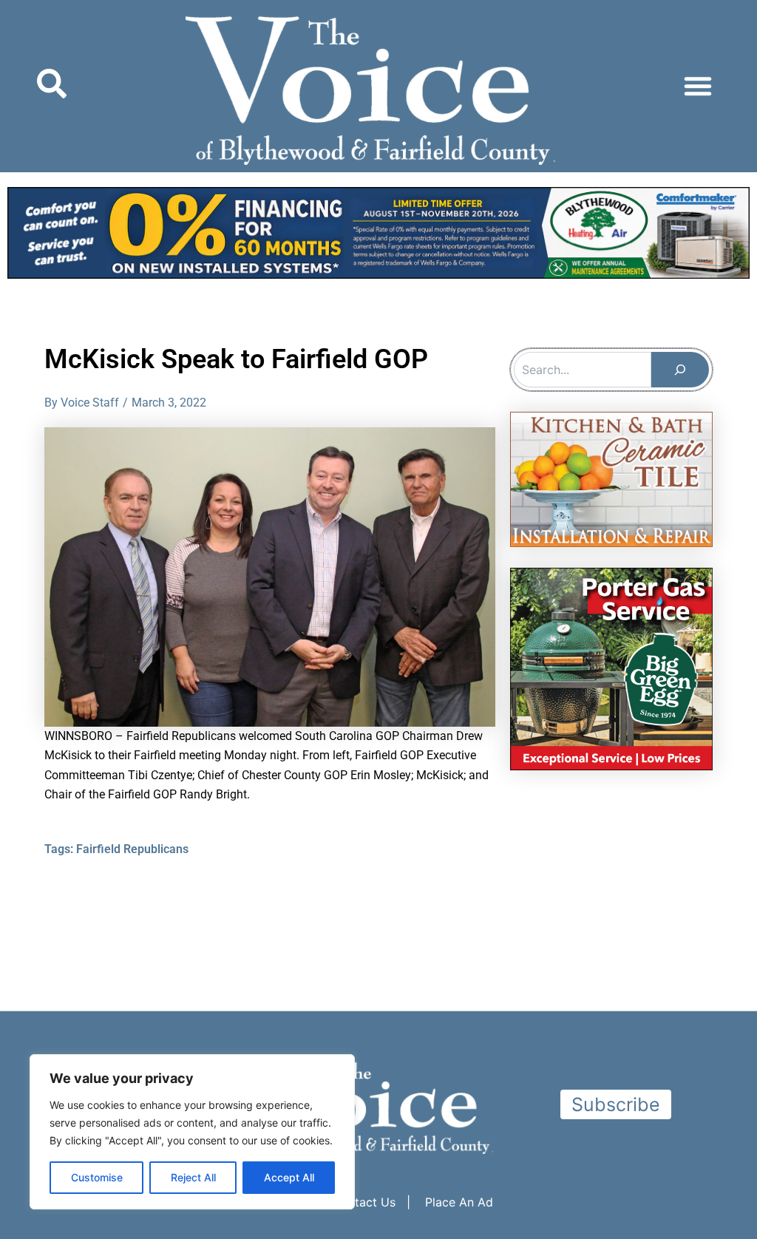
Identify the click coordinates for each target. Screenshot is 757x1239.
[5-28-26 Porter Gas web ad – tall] (611, 668)
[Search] (680, 369)
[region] (192, 1131)
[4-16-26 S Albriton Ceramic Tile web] (611, 478)
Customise (97, 1177)
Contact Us (364, 1202)
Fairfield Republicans (132, 849)
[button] (698, 86)
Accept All (289, 1177)
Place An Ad (459, 1202)
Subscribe (615, 1104)
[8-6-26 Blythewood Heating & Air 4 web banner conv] (378, 231)
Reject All (193, 1177)
